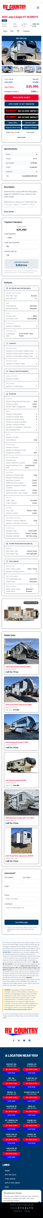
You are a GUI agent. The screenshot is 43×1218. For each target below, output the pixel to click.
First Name (9, 877)
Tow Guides (10, 1179)
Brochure (21, 137)
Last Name (27, 877)
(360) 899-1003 (11, 1122)
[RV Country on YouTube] (24, 1040)
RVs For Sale (10, 1175)
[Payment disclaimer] (18, 91)
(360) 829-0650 (11, 1066)
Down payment (10, 234)
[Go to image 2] (18, 69)
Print (11, 31)
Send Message (21, 922)
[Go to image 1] (7, 69)
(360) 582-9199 (31, 1122)
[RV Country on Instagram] (19, 1040)
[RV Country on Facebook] (13, 1040)
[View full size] (38, 39)
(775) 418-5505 (31, 1136)
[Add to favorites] (18, 31)
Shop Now (11, 1073)
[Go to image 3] (29, 69)
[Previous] (5, 50)
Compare (26, 31)
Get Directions (11, 1069)
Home (7, 1171)
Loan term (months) (12, 242)
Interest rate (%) (11, 251)
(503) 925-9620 (11, 1150)
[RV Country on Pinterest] (29, 1040)
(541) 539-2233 (31, 1094)
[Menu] (38, 7)
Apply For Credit (12, 1183)
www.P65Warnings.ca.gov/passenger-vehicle (18, 1009)
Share (5, 31)
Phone (7, 895)
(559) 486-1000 (11, 1094)
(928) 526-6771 (31, 1080)
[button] (21, 614)
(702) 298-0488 (11, 1108)
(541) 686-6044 (31, 1066)
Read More (9, 212)
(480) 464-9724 (36, 25)
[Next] (37, 50)
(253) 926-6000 (11, 1080)
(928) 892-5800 (11, 1136)
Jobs (7, 1187)
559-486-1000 (6, 952)
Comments (9, 904)
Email (7, 886)
